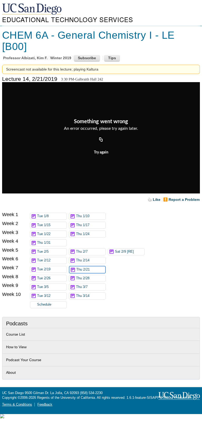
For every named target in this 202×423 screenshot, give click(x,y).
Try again (101, 152)
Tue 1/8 (43, 216)
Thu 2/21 (83, 269)
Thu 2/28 (82, 278)
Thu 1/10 (82, 216)
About (11, 372)
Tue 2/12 (43, 260)
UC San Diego (32, 9)
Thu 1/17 (82, 225)
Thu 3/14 (82, 296)
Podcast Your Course (23, 360)
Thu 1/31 (43, 243)
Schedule (44, 304)
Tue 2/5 (43, 251)
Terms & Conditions (17, 404)
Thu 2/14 (82, 260)
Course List (15, 334)
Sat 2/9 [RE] (124, 251)
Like (156, 199)
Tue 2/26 (43, 278)
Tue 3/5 (43, 287)
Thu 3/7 (82, 287)
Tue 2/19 (43, 269)
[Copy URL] (101, 140)
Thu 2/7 (82, 251)
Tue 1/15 (43, 225)
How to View (16, 347)
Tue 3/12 (43, 296)
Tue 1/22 (43, 234)
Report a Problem (184, 199)
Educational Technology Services (67, 19)
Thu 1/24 (82, 234)
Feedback (44, 404)
